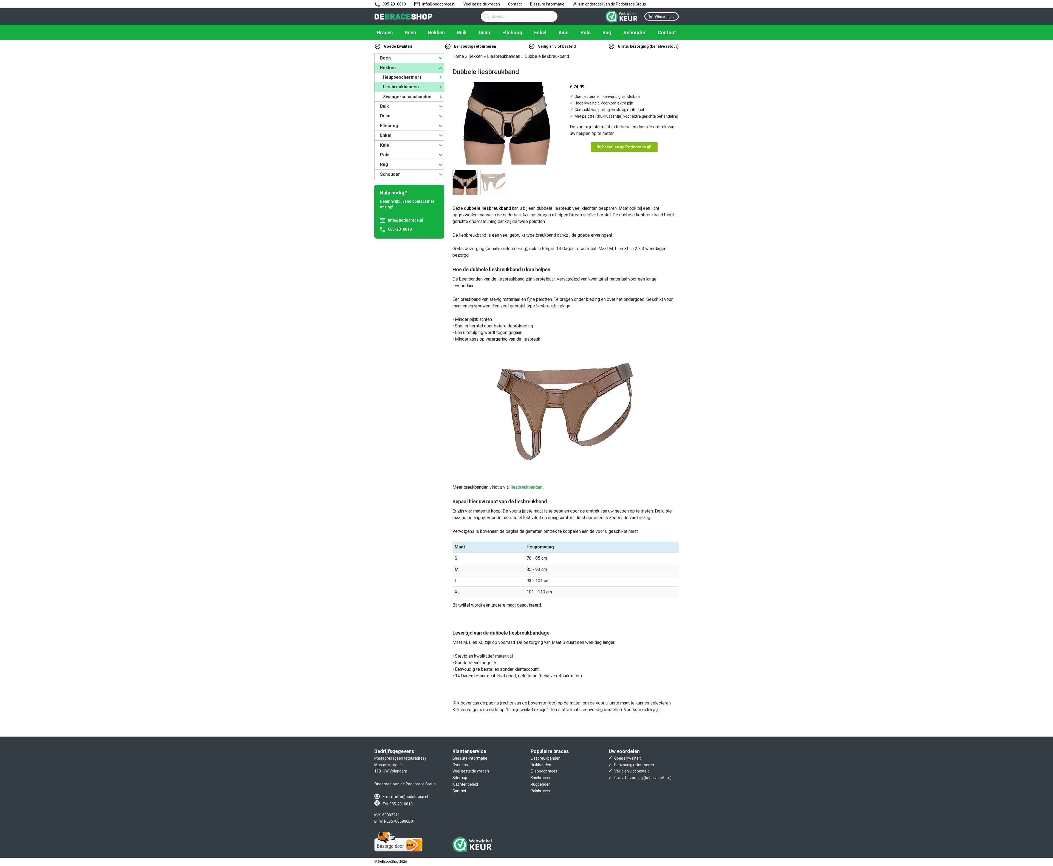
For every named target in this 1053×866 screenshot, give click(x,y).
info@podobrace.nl (438, 4)
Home (458, 56)
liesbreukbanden (526, 487)
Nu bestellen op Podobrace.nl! (624, 147)
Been (410, 32)
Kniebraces (540, 778)
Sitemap (459, 778)
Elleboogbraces (544, 771)
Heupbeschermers (402, 77)
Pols (585, 32)
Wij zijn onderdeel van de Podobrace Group (609, 4)
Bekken (436, 32)
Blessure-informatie (469, 758)
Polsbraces (540, 791)
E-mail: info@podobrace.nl (405, 796)
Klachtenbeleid (465, 784)
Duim (484, 32)
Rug (606, 32)
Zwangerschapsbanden (407, 96)
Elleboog (512, 32)
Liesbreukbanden (401, 86)
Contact (515, 4)
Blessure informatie (547, 4)
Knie (563, 32)
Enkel (540, 32)
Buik (462, 32)
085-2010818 (394, 4)
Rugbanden (541, 784)
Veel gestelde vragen (481, 4)
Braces (385, 32)
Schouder (634, 32)
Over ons (460, 765)
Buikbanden (541, 765)
